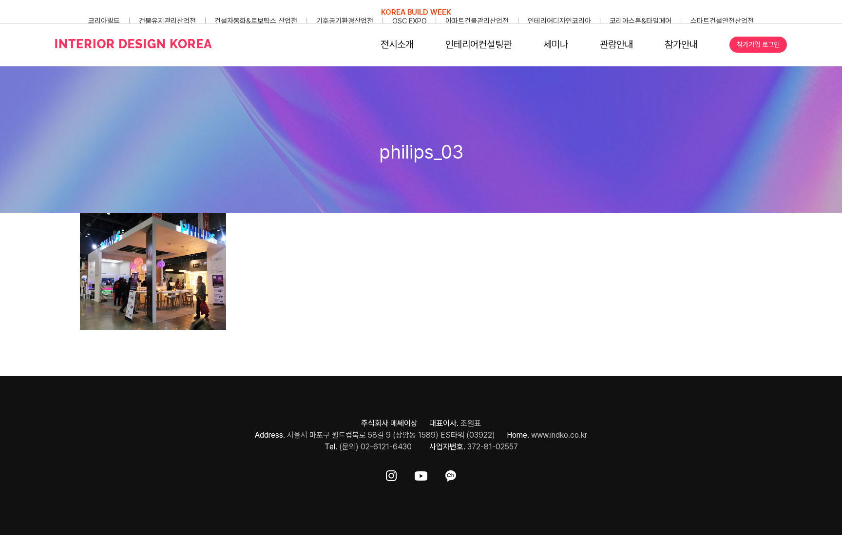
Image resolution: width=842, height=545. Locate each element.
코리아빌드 (104, 21)
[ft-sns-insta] (391, 474)
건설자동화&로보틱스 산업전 (255, 21)
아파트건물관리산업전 (477, 21)
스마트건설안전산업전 (722, 21)
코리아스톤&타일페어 (640, 21)
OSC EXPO (409, 21)
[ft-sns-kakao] (450, 474)
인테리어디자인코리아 (559, 21)
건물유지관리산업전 (167, 21)
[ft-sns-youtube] (421, 474)
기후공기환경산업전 (344, 21)
